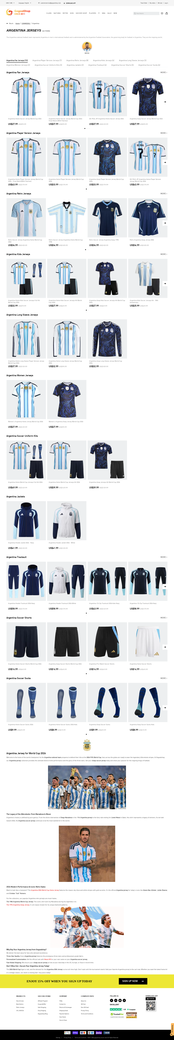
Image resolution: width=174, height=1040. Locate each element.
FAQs (60, 1001)
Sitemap (58, 1037)
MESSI (87, 53)
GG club (160, 3)
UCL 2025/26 (20, 1010)
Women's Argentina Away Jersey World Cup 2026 (66, 422)
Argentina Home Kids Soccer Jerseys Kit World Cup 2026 (65, 301)
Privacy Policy (85, 1010)
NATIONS (57, 13)
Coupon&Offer (42, 1004)
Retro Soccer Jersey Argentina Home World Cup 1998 (66, 241)
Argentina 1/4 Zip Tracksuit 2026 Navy (143, 603)
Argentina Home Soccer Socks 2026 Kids (63, 724)
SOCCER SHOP (81, 13)
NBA (103, 13)
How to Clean (63, 1020)
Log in (166, 3)
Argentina (35, 23)
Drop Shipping (42, 1010)
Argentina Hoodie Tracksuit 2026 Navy (21, 603)
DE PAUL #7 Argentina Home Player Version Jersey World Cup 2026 (145, 180)
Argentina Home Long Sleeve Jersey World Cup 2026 (65, 362)
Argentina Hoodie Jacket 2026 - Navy (21, 543)
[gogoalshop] (18, 12)
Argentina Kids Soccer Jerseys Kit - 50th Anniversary (144, 301)
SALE (109, 13)
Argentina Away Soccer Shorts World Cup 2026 (65, 664)
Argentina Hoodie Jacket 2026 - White (62, 543)
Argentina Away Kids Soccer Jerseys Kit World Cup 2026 (107, 301)
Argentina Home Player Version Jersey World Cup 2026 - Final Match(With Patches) (25, 180)
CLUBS (49, 13)
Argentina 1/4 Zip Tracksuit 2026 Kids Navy (104, 603)
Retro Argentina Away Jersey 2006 (142, 240)
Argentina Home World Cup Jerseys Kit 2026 (64, 482)
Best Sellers (19, 1004)
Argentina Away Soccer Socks (99, 724)
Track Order (144, 3)
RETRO (65, 13)
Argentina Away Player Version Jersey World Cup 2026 (106, 180)
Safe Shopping (42, 1007)
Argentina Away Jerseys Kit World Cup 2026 (104, 482)
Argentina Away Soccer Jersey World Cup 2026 (146, 119)
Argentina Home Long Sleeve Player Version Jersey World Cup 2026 (26, 362)
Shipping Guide (63, 1010)
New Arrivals (20, 1001)
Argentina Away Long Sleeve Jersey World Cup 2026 (105, 362)
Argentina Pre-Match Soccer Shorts (101, 664)
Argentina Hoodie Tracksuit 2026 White (62, 603)
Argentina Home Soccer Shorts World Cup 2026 (24, 664)
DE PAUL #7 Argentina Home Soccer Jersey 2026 (106, 119)
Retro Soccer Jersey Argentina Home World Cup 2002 (25, 241)
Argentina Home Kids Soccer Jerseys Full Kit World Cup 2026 (24, 301)
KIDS (72, 13)
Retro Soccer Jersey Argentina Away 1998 (104, 240)
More (164, 73)
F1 (99, 13)
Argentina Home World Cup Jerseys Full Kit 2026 (25, 482)
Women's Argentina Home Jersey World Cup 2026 (25, 422)
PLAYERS (92, 13)
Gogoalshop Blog (43, 1014)
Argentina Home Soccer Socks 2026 (20, 724)
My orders (152, 3)
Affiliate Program (43, 1001)
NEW (115, 13)
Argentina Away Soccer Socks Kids (142, 724)
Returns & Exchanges (65, 1007)
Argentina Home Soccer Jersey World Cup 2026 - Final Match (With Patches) (66, 120)
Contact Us (62, 1004)
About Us (83, 1001)
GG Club (83, 1004)
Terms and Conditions (87, 1014)
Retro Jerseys (20, 1007)
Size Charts (62, 1017)
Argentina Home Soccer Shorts (141, 664)
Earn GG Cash (85, 1007)
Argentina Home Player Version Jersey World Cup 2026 (66, 180)
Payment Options (64, 1014)
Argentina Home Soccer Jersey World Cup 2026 (24, 119)
